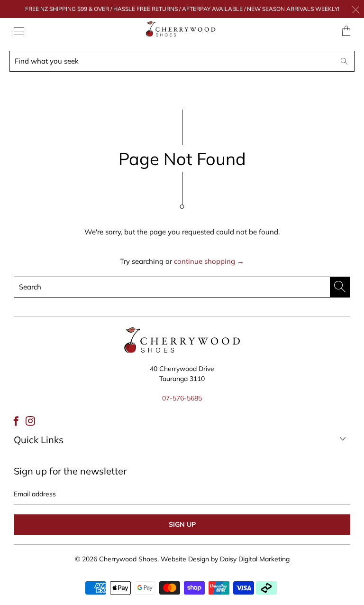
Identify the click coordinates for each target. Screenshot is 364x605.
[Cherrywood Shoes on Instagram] (30, 421)
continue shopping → (209, 261)
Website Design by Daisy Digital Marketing (225, 559)
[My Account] (16, 31)
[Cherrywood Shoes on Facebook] (16, 421)
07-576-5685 (182, 398)
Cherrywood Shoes (128, 559)
